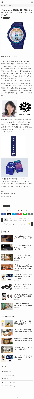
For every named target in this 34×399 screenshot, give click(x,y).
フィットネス (8, 375)
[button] (3, 214)
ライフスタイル (9, 386)
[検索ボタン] (2, 2)
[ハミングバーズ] (17, 2)
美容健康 (7, 371)
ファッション (6, 17)
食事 (5, 378)
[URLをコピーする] (30, 214)
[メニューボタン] (32, 2)
